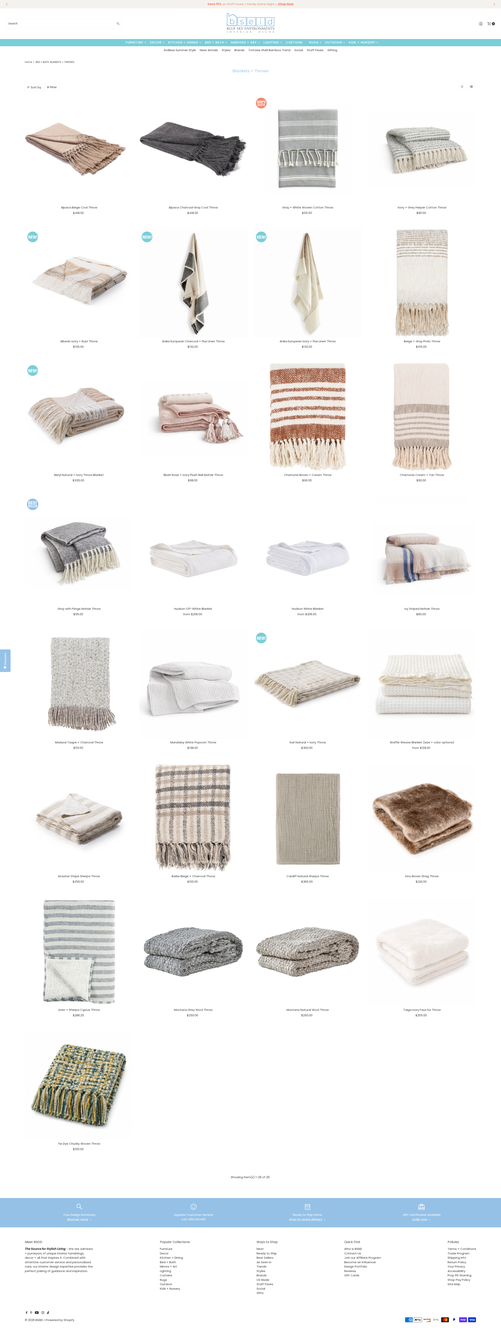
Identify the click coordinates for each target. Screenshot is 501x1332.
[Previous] (7, 4)
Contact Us (352, 1253)
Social (298, 50)
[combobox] (64, 24)
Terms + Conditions (462, 1249)
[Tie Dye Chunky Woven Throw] (79, 1085)
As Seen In (264, 1262)
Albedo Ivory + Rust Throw (79, 341)
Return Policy (457, 1262)
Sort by (36, 87)
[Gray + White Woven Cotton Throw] (307, 149)
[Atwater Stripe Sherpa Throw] (79, 818)
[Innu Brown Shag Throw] (422, 818)
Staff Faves (315, 50)
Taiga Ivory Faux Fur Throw (422, 1010)
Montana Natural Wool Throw (308, 1010)
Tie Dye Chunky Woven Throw (79, 1144)
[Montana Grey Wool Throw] (193, 952)
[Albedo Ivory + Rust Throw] (79, 283)
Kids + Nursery (362, 42)
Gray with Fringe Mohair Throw (79, 609)
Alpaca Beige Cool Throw (79, 207)
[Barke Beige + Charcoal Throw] (193, 818)
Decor (155, 42)
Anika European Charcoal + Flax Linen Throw (193, 341)
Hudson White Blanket (308, 609)
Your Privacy (456, 1266)
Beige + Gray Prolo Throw (422, 341)
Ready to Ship (267, 1253)
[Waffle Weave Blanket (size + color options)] (422, 684)
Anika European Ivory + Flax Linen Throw (308, 341)
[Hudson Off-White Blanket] (193, 551)
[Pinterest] (31, 1313)
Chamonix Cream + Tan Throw (422, 475)
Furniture (134, 42)
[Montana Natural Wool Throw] (307, 952)
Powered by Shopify (60, 1320)
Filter (53, 87)
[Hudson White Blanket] (307, 551)
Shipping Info (457, 1258)
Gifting (332, 50)
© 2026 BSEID (34, 1320)
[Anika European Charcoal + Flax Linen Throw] (193, 283)
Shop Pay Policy (459, 1280)
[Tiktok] (48, 1313)
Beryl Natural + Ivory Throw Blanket (79, 475)
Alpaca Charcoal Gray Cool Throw (193, 207)
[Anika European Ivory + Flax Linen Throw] (307, 283)
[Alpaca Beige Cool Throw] (79, 149)
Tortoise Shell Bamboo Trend (269, 50)
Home (28, 62)
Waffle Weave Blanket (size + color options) (422, 742)
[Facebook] (26, 1313)
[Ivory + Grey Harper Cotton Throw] (422, 149)
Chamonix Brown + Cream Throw (308, 475)
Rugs (313, 42)
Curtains (294, 42)
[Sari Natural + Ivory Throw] (307, 684)
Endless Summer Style (180, 50)
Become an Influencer (360, 1262)
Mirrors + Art (244, 42)
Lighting (271, 42)
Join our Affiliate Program (362, 1258)
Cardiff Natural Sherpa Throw (308, 876)
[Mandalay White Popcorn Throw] (193, 684)
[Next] (494, 4)
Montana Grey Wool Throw (193, 1010)
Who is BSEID (353, 1249)
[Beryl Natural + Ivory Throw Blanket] (79, 417)
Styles (226, 50)
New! (260, 1249)
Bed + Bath (214, 42)
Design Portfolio (355, 1266)
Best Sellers (265, 1258)
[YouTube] (37, 1313)
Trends (262, 1266)
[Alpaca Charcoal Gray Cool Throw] (193, 149)
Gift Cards (351, 1275)
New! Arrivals (209, 50)
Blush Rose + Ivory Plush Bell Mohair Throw (193, 475)
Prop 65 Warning (459, 1275)
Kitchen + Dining (183, 42)
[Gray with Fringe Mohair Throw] (79, 551)
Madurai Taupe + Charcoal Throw (79, 742)
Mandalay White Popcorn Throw (193, 742)
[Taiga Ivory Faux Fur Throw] (422, 952)
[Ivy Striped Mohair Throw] (422, 551)
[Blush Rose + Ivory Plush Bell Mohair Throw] (193, 417)
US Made (263, 1280)
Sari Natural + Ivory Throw (307, 742)
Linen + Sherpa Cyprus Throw (79, 1010)
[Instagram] (42, 1313)
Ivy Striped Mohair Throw (422, 609)
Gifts (260, 1293)
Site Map (454, 1284)
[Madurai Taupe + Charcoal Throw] (79, 684)
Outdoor (333, 42)
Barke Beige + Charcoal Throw (193, 876)
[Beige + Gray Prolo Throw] (422, 283)
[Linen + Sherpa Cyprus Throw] (79, 952)
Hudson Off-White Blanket (193, 609)
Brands (239, 50)
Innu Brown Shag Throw (422, 876)
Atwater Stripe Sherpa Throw (79, 876)
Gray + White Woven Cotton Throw (307, 207)
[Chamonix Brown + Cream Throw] (307, 417)
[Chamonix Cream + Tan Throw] (422, 417)
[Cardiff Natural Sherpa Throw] (307, 818)
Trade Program (458, 1253)
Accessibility (456, 1271)
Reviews (350, 1271)
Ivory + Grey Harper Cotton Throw (422, 207)
